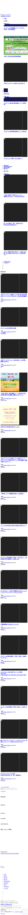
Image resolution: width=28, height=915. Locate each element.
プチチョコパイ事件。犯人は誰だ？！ (13, 158)
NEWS (2, 300)
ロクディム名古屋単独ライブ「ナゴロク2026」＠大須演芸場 (14, 28)
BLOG (6, 168)
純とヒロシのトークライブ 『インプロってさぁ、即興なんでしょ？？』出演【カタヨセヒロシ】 (14, 741)
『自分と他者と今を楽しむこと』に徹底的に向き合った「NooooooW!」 (14, 195)
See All (6, 23)
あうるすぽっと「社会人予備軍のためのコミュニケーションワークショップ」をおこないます (14, 591)
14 (4, 787)
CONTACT (6, 886)
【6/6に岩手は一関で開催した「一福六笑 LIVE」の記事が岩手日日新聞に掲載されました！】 (13, 394)
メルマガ (6, 262)
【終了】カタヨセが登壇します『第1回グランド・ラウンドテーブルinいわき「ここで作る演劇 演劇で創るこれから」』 (14, 460)
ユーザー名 (3, 906)
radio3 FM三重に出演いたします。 (10, 427)
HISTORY (6, 883)
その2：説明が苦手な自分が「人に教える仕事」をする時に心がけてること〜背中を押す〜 (15, 253)
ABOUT (5, 879)
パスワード (3, 908)
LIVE (5, 18)
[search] (16, 901)
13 (2, 787)
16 (7, 787)
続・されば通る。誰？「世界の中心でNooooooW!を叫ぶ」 (13, 224)
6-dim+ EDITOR (7, 299)
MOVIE (6, 91)
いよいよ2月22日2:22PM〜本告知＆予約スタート (14, 525)
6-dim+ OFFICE (6, 331)
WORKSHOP (7, 881)
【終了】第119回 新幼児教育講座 (12, 56)
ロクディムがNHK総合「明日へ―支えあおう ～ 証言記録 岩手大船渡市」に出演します (14, 558)
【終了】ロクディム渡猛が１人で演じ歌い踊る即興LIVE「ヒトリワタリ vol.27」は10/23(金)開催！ (14, 295)
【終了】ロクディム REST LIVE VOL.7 (14, 83)
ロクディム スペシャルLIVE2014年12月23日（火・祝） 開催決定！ (11, 774)
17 (8, 787)
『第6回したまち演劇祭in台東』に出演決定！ (12, 493)
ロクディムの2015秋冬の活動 (8, 328)
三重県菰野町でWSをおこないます (10, 624)
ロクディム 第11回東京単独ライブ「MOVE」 (15, 131)
